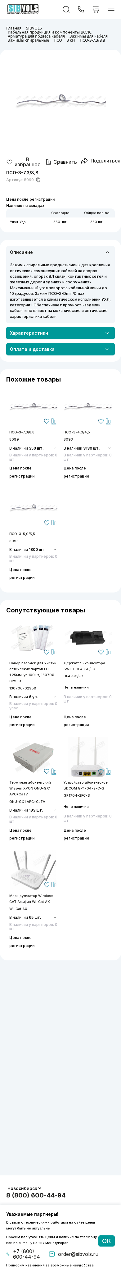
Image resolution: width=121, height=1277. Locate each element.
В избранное (28, 162)
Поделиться (105, 161)
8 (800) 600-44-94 (35, 1195)
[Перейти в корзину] (96, 9)
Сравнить (65, 162)
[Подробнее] (33, 407)
